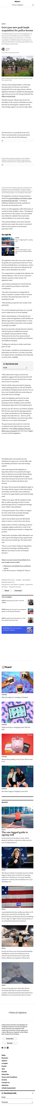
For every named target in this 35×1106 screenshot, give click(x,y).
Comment (18, 590)
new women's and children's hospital (13, 584)
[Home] (17, 1)
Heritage (18, 580)
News (4, 1055)
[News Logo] (17, 5)
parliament (29, 584)
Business (5, 1058)
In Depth (5, 1063)
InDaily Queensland (8, 1088)
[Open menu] (33, 5)
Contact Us (6, 1082)
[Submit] (26, 367)
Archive (4, 1080)
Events (4, 1066)
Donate (9, 1043)
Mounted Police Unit (8, 582)
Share (7, 590)
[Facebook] (2, 1048)
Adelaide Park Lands (8, 580)
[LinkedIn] (7, 1048)
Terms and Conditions (9, 1077)
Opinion (4, 1061)
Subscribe (9, 1038)
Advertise (5, 1085)
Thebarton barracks (15, 587)
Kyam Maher (26, 580)
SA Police (4, 587)
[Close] (32, 1093)
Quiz (3, 1069)
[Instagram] (5, 1048)
